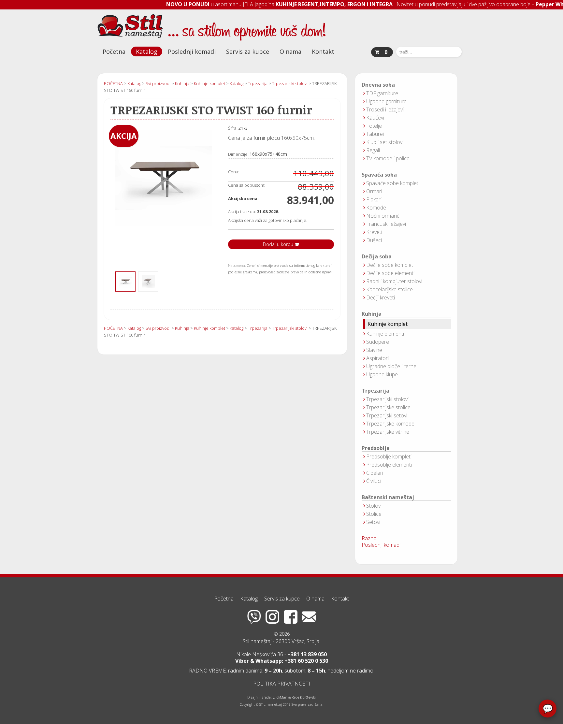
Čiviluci (373, 481)
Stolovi (374, 505)
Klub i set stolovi (384, 142)
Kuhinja (372, 314)
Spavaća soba (379, 174)
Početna (114, 51)
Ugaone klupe (382, 374)
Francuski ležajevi (386, 224)
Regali (373, 150)
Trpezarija (375, 390)
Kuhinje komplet (388, 323)
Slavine (374, 350)
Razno (369, 538)
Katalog (146, 51)
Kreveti (374, 232)
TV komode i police (388, 158)
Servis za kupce (247, 51)
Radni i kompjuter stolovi (394, 281)
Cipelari (374, 473)
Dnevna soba (378, 84)
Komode (376, 207)
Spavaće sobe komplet (392, 183)
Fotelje (374, 126)
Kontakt (323, 51)
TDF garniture (382, 93)
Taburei (375, 134)
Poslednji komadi (192, 51)
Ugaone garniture (386, 101)
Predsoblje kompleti (388, 456)
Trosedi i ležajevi (385, 109)
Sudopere (377, 342)
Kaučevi (375, 117)
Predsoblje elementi (389, 464)
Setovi (373, 522)
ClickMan (280, 697)
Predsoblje (376, 448)
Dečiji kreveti (380, 297)
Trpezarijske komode (390, 423)
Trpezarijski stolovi (387, 399)
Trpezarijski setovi (386, 415)
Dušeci (374, 240)
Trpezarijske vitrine (387, 431)
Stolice (374, 514)
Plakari (374, 199)
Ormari (374, 191)
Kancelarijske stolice (389, 289)
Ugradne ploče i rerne (391, 366)
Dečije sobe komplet (389, 265)
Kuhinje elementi (385, 333)
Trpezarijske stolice (388, 407)
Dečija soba (377, 256)
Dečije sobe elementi (390, 273)
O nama (290, 51)
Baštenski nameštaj (388, 497)
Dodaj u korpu (279, 244)
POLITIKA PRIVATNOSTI (281, 683)
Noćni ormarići (383, 215)
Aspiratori (377, 358)
